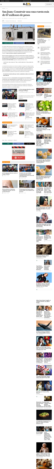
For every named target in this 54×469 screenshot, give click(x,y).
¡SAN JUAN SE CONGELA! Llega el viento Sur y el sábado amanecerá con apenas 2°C (29, 133)
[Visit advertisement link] (18, 153)
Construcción (10, 140)
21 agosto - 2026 (30, 92)
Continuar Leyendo (23, 100)
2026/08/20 (27, 137)
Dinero (7, 8)
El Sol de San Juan (23, 92)
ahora (6, 140)
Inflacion (15, 140)
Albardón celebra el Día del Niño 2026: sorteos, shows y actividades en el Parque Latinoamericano (30, 115)
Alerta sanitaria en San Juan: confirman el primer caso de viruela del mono (8, 190)
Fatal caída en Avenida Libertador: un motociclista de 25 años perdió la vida (41, 41)
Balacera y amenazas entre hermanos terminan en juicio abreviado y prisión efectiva (12, 106)
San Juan (4, 170)
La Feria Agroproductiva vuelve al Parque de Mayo (12, 126)
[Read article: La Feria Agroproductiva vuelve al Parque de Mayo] (9, 94)
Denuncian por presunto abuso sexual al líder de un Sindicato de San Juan (26, 190)
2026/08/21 (10, 128)
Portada (3, 8)
